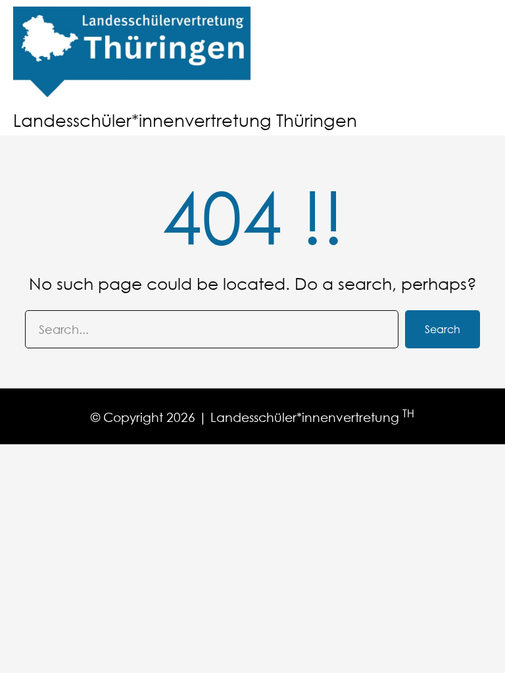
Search (442, 329)
